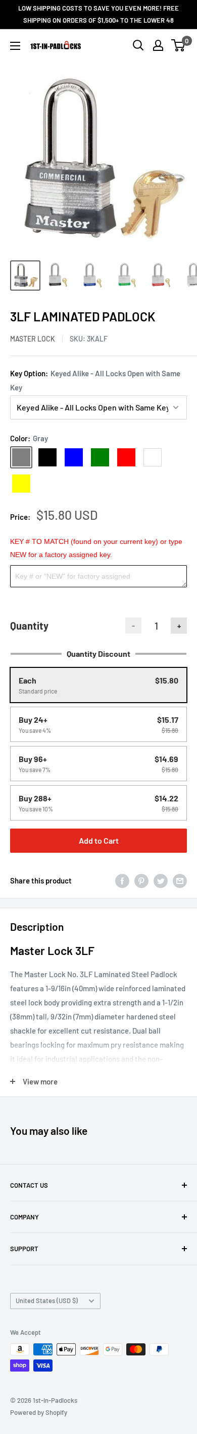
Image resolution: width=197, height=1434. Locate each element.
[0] (178, 45)
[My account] (158, 45)
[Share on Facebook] (122, 880)
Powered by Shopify (38, 1412)
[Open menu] (15, 46)
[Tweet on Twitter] (161, 880)
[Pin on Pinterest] (141, 880)
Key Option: (95, 380)
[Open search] (138, 45)
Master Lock (32, 338)
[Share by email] (180, 880)
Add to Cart (99, 840)
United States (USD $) (47, 1300)
